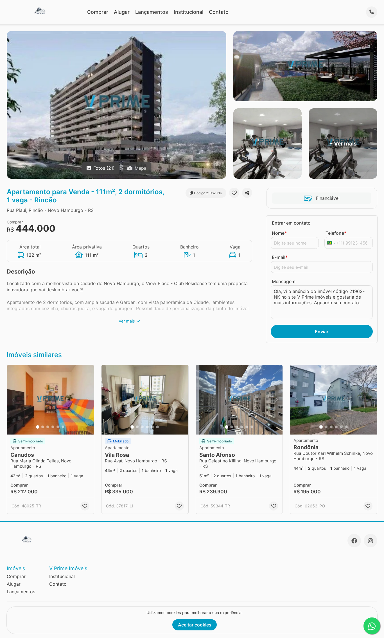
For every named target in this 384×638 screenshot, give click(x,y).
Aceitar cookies (194, 625)
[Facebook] (354, 540)
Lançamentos (151, 12)
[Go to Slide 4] (52, 427)
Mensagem (283, 281)
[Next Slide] (88, 400)
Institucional (188, 12)
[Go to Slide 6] (63, 427)
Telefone (336, 233)
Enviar (321, 331)
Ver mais (127, 321)
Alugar (122, 12)
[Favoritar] (234, 193)
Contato (219, 12)
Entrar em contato (291, 223)
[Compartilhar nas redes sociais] (247, 193)
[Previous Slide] (13, 400)
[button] (50, 400)
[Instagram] (370, 540)
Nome (279, 233)
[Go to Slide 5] (58, 427)
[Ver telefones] (371, 12)
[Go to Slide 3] (47, 427)
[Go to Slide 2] (42, 427)
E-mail (280, 257)
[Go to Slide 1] (37, 427)
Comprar (97, 12)
